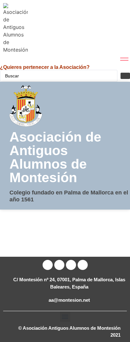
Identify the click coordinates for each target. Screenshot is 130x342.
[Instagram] (83, 265)
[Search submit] (125, 76)
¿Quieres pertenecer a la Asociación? (45, 67)
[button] (65, 316)
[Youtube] (71, 265)
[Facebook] (48, 265)
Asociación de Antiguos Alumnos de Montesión (55, 157)
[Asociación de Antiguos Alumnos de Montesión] (15, 28)
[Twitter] (59, 265)
